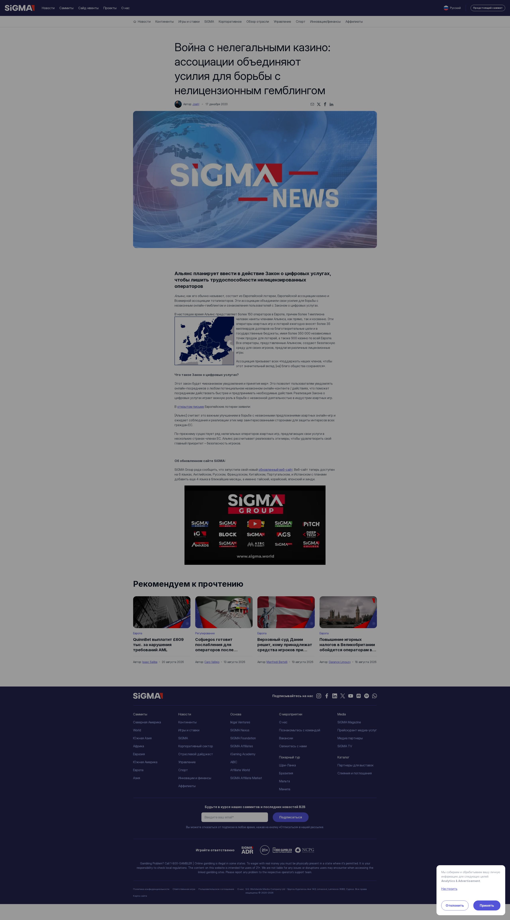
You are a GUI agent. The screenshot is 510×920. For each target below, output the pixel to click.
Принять (487, 905)
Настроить (449, 889)
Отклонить (455, 905)
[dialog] (255, 460)
